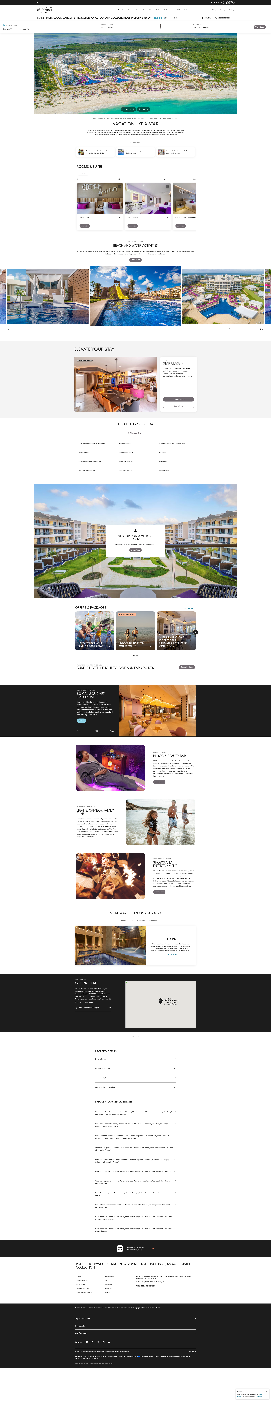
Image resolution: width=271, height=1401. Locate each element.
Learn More (83, 173)
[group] (135, 710)
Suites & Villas (147, 10)
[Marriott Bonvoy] (229, 2)
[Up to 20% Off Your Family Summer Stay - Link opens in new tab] (94, 630)
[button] (216, 2)
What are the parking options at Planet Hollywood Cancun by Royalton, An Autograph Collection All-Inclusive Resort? (133, 1182)
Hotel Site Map (87, 1359)
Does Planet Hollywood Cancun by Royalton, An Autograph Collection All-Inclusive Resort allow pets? (133, 1172)
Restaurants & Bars (162, 10)
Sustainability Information (105, 1087)
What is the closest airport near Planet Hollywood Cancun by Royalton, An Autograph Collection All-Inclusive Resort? (133, 1206)
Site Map (77, 1359)
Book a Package (187, 667)
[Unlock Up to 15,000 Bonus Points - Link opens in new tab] (135, 630)
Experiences (196, 10)
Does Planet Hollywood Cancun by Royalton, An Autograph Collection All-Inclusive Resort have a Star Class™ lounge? (133, 1230)
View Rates (84, 226)
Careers (92, 1356)
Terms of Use (100, 1356)
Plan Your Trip (135, 433)
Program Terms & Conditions (115, 1356)
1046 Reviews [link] (174, 18)
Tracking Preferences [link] (81, 1356)
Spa (205, 10)
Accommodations (133, 10)
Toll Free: (146, 1286)
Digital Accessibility (160, 1356)
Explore (81, 720)
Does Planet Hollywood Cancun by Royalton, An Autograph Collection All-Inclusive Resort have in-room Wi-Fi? (134, 1194)
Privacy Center (130, 1356)
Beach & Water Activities (180, 10)
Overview (121, 10)
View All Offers (188, 608)
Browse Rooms (178, 399)
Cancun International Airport (88, 1008)
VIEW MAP (208, 18)
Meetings (223, 10)
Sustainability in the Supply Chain (178, 1356)
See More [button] (173, 134)
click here (259, 1396)
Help (95, 1359)
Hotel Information (101, 1059)
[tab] (116, 921)
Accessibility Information (104, 1078)
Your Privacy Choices (146, 1356)
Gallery (231, 10)
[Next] (195, 632)
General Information (102, 1068)
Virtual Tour (135, 550)
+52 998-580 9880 (224, 18)
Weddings (213, 10)
